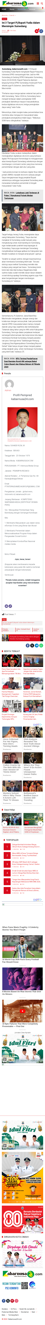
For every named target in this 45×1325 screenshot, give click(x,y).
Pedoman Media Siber (10, 1312)
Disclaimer (25, 1312)
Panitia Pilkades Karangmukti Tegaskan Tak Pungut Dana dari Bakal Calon (10, 694)
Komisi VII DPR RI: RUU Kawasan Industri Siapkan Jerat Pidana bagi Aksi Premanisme (11, 830)
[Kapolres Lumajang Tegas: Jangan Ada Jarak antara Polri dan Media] (33, 661)
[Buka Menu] (37, 3)
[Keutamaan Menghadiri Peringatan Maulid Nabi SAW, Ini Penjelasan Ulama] (33, 819)
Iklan (3, 1315)
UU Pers (14, 1309)
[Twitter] (32, 645)
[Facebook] (28, 645)
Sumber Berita (36, 629)
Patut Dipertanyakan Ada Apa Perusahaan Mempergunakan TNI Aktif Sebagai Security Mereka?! (11, 671)
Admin (4, 30)
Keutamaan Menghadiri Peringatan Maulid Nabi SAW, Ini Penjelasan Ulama (33, 830)
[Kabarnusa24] (18, 3)
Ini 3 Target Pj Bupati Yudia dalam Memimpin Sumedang (18, 623)
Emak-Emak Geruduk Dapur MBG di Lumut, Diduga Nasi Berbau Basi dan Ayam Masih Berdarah (25, 872)
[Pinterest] (12, 1301)
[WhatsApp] (41, 645)
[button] (41, 3)
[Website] (10, 606)
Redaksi (5, 1309)
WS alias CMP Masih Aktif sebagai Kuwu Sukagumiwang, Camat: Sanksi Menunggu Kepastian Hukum (25, 863)
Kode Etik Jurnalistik (27, 1309)
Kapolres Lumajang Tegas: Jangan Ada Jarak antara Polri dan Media (33, 671)
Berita (26, 709)
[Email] (6, 606)
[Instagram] (16, 1301)
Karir (33, 1312)
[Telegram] (37, 645)
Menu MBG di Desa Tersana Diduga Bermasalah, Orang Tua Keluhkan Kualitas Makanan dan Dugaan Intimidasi (25, 854)
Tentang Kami (13, 1315)
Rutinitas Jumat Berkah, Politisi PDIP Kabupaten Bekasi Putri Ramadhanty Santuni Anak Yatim (32, 694)
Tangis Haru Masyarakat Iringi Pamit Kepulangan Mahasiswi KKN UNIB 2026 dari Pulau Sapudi (26, 881)
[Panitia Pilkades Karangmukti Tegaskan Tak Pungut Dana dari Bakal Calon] (12, 683)
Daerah (4, 19)
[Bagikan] (41, 31)
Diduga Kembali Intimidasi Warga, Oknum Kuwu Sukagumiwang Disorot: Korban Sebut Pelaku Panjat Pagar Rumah (26, 846)
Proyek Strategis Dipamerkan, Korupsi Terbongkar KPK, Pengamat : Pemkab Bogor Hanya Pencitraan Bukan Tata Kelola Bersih (12, 717)
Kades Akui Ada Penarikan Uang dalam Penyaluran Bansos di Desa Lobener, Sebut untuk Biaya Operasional (26, 889)
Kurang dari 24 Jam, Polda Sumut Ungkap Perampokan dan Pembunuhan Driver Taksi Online (32, 717)
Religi (26, 822)
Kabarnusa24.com (15, 1319)
